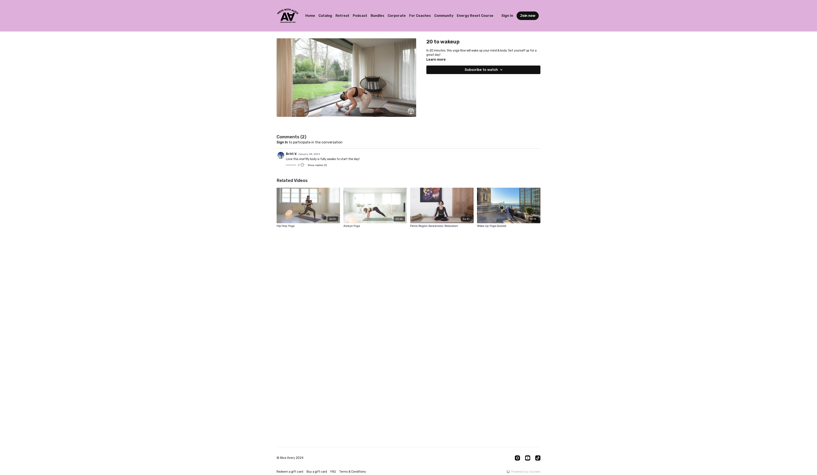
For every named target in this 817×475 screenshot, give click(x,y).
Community (443, 16)
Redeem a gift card (290, 472)
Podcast (360, 16)
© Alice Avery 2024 (290, 457)
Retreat (342, 16)
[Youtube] (527, 458)
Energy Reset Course (475, 16)
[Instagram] (517, 458)
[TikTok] (537, 458)
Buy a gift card (317, 472)
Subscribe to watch (481, 70)
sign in (282, 142)
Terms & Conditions (352, 472)
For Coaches (420, 16)
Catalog (325, 16)
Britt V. (291, 154)
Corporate (397, 16)
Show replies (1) (317, 165)
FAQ (333, 472)
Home (310, 16)
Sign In (507, 16)
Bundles (377, 16)
